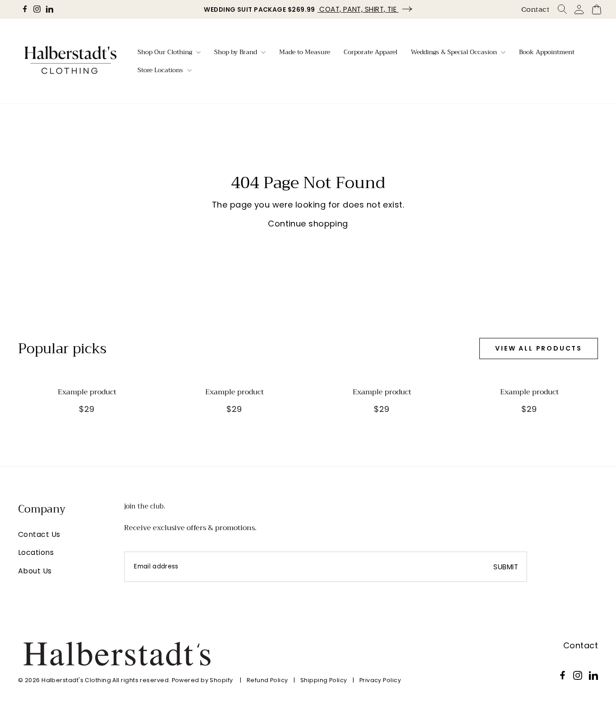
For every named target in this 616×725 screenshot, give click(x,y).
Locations (36, 552)
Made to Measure (304, 51)
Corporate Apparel (370, 51)
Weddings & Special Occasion (455, 51)
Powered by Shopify (202, 680)
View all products (538, 348)
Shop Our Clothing (166, 51)
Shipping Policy (323, 680)
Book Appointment (547, 51)
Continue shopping (308, 223)
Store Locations (161, 70)
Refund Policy (267, 680)
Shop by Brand (236, 51)
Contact (535, 9)
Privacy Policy (380, 680)
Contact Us (39, 534)
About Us (35, 571)
